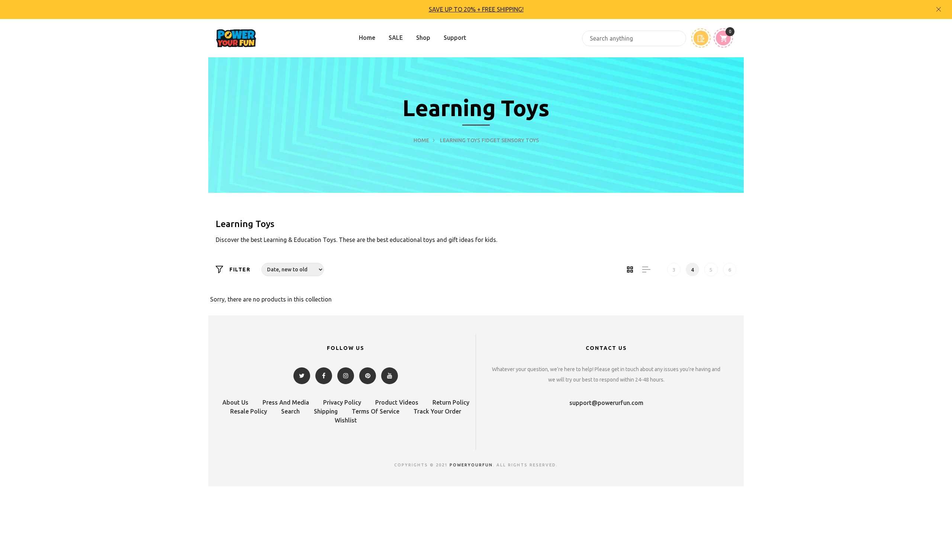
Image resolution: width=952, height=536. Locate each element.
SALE (396, 37)
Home (367, 37)
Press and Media (286, 402)
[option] (476, 9)
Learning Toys (460, 140)
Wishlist (346, 420)
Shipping (326, 411)
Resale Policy (248, 411)
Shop (423, 37)
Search (290, 411)
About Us (235, 402)
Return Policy (450, 402)
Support (455, 37)
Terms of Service (375, 411)
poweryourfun (471, 465)
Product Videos (396, 402)
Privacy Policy (342, 402)
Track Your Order (437, 411)
